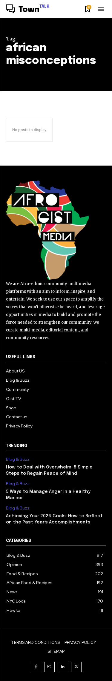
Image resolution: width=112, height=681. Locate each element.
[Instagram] (49, 667)
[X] (76, 667)
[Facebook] (36, 667)
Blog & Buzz (18, 459)
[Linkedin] (63, 667)
